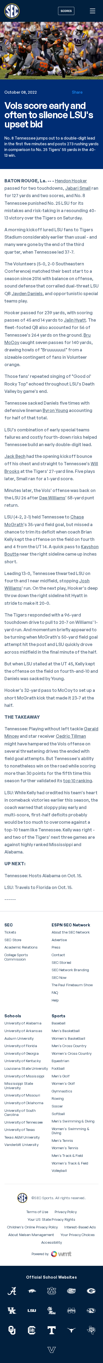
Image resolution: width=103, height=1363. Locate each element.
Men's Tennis (62, 1141)
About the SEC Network (71, 932)
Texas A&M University (22, 1137)
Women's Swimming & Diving (70, 1131)
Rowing (58, 1099)
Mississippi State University (18, 1085)
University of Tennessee (23, 1122)
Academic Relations (21, 947)
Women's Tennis (65, 1148)
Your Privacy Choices (78, 1234)
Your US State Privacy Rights (52, 1219)
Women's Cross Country (72, 1053)
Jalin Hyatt (75, 320)
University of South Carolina (20, 1113)
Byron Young (55, 410)
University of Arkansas (23, 1031)
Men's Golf (60, 1076)
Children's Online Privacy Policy (32, 1227)
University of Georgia (21, 1053)
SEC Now (59, 978)
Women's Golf (63, 1083)
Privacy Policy (66, 1212)
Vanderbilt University (21, 1145)
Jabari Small (78, 188)
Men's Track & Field (67, 1156)
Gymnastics (62, 1091)
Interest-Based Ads (80, 1227)
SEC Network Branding (70, 970)
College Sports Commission (23, 957)
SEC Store (12, 940)
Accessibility (51, 1242)
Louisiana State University (26, 1068)
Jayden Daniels (27, 293)
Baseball (59, 1023)
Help (55, 1000)
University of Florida (20, 1046)
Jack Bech (15, 456)
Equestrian (60, 1061)
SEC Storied (61, 963)
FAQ (55, 993)
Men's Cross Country (69, 1046)
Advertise (59, 940)
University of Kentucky (22, 1061)
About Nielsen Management (31, 1234)
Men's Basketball (66, 1031)
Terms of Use (37, 1212)
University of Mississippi (24, 1076)
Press (56, 947)
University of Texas (19, 1130)
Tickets (10, 932)
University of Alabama (22, 1023)
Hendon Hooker (71, 180)
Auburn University (19, 1038)
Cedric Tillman (71, 736)
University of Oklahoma (23, 1103)
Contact (58, 955)
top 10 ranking (77, 780)
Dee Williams (52, 497)
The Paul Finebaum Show (72, 985)
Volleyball (59, 1171)
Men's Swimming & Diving (73, 1121)
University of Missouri (22, 1095)
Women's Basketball (68, 1038)
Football (58, 1068)
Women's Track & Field (70, 1163)
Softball (58, 1114)
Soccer (57, 1106)
